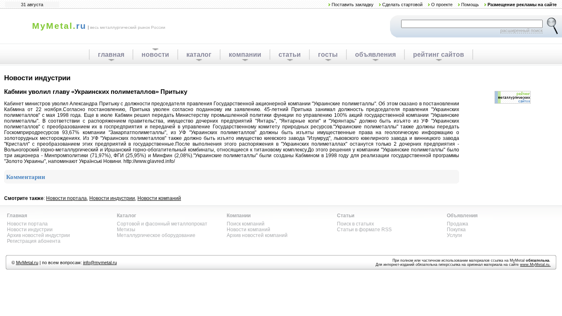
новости (155, 54)
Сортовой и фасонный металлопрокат (162, 224)
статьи (290, 54)
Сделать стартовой (402, 4)
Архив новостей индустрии (38, 235)
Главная (17, 215)
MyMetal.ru (27, 262)
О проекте (442, 4)
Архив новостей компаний (257, 235)
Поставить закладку (353, 4)
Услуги (454, 235)
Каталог (126, 215)
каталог (198, 54)
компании (245, 54)
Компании (239, 215)
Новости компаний (159, 198)
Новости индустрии (112, 198)
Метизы (126, 229)
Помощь (470, 4)
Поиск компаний (246, 224)
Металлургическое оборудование (156, 235)
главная (111, 54)
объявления (375, 54)
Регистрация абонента (33, 241)
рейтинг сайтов (438, 54)
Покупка (456, 229)
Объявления (462, 215)
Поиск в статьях (355, 224)
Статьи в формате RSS (364, 229)
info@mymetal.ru (100, 262)
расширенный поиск (521, 30)
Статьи (345, 215)
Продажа (457, 224)
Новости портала (66, 198)
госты (328, 54)
